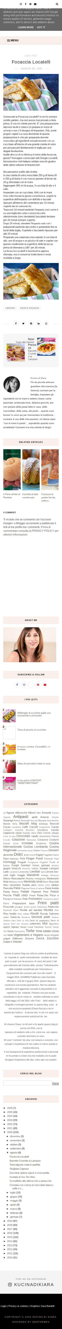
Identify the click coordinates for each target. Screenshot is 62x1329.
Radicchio (53, 906)
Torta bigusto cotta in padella (25, 1164)
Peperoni (36, 891)
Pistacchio (42, 895)
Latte (6, 871)
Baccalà (34, 820)
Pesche (7, 895)
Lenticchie (23, 872)
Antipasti (20, 816)
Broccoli (54, 823)
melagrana (40, 878)
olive (33, 885)
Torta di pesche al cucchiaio (31, 729)
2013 (10, 1245)
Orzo (48, 885)
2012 (10, 1249)
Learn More (26, 27)
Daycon (44, 850)
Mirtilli (39, 881)
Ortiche (41, 885)
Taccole (48, 927)
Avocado (25, 820)
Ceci (39, 832)
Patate (25, 891)
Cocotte (6, 840)
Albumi (32, 812)
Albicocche (21, 812)
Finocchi (48, 858)
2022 (10, 1124)
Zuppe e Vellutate (12, 941)
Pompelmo (48, 899)
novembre (15, 885)
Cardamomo (44, 827)
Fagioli (39, 854)
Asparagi (8, 820)
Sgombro (54, 924)
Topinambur (19, 931)
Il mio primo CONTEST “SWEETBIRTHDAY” (29, 781)
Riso (57, 910)
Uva (5, 935)
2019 (10, 1220)
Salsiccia (15, 917)
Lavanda (14, 872)
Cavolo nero (29, 833)
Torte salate (43, 931)
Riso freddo (9, 913)
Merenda (30, 881)
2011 (10, 1253)
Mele (6, 881)
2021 (10, 1128)
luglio (12, 875)
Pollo (25, 898)
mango (44, 875)
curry (30, 850)
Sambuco (25, 917)
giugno (6, 868)
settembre (35, 923)
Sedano (55, 917)
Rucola (44, 913)
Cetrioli (46, 833)
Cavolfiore (42, 830)
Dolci (18, 854)
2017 (10, 1229)
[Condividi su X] (23, 323)
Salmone (54, 913)
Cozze (6, 843)
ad (4, 813)
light (43, 872)
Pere (45, 891)
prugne (19, 907)
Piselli (32, 895)
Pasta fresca (11, 891)
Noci (5, 885)
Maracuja (54, 875)
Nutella (26, 885)
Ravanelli (7, 910)
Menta (20, 882)
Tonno (10, 931)
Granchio (26, 868)
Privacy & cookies (18, 1306)
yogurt (6, 938)
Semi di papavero (39, 920)
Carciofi (33, 827)
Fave (6, 858)
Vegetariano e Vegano (28, 934)
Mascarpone (18, 878)
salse (6, 917)
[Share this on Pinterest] (31, 323)
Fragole (22, 862)
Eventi (32, 855)
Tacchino (38, 927)
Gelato (35, 865)
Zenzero (29, 938)
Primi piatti (48, 903)
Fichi (22, 858)
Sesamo (25, 924)
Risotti (34, 913)
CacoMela (16, 827)
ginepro (55, 865)
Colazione (18, 839)
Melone (13, 882)
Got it (41, 27)
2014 (10, 1241)
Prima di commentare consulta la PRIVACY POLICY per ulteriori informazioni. (31, 531)
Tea (5, 931)
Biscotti (24, 823)
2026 (10, 1108)
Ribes (16, 910)
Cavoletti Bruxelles (24, 830)
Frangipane (33, 862)
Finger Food (34, 858)
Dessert (53, 850)
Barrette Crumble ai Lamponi (25, 1160)
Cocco (55, 836)
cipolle (34, 836)
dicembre (8, 854)
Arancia (44, 817)
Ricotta (48, 910)
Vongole (54, 935)
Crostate (27, 843)
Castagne (7, 830)
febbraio (14, 858)
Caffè (25, 827)
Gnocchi (16, 868)
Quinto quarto (30, 907)
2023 (10, 1120)
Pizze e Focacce (29, 308)
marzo (14, 1208)
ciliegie (55, 833)
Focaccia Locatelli (19, 1156)
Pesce (54, 891)
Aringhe (55, 817)
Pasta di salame (37, 888)
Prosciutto (8, 906)
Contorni (54, 839)
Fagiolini (47, 855)
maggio (21, 875)
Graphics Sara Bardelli (42, 1306)
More (46, 882)
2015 (10, 1237)
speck (6, 927)
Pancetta (8, 888)
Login (3, 1306)
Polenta (17, 899)
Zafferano (17, 938)
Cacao (6, 827)
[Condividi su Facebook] (16, 323)
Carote (55, 827)
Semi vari (15, 924)
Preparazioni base (23, 903)
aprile (35, 817)
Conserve (43, 839)
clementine (45, 836)
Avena (17, 820)
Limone (49, 871)
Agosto (10, 812)
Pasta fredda (52, 888)
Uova (55, 931)
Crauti (16, 843)
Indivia (35, 868)
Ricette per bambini (31, 910)
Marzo (6, 878)
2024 (10, 1116)
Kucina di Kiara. (45, 1317)
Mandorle (33, 875)
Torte (30, 930)
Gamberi (25, 865)
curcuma (22, 850)
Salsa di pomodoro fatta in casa (33, 763)
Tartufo (56, 927)
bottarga (43, 824)
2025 (10, 1112)
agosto (14, 1152)
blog (34, 823)
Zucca (40, 938)
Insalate (44, 868)
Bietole (6, 824)
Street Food (26, 927)
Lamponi (54, 868)
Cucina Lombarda (35, 846)
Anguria (6, 817)
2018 (10, 1225)
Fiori (56, 858)
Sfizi (45, 923)
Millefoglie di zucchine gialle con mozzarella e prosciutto (34, 714)
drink (26, 855)
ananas (55, 813)
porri (56, 899)
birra (15, 824)
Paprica (25, 888)
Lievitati (31, 56)
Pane (17, 888)
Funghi (15, 865)
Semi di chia (23, 920)
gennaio (45, 865)
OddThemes (41, 1322)
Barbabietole (53, 820)
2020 (10, 1132)
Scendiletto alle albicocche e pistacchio (31, 1180)
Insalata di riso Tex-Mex (22, 1177)
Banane (42, 820)
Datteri (36, 850)
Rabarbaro (42, 907)
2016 (10, 1233)
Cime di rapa (9, 836)
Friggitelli (44, 862)
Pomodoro (35, 898)
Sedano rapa (9, 920)
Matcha (30, 878)
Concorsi (31, 840)
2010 (10, 1257)
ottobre (55, 885)
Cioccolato (23, 836)
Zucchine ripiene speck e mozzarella (29, 1172)
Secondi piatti (40, 917)
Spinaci (15, 927)
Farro (56, 855)
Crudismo (41, 843)
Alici (39, 813)
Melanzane (53, 878)
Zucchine (53, 938)
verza (47, 935)
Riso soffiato (23, 914)
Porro (6, 903)
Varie (10, 935)
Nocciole (54, 881)
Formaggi (9, 862)
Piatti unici (20, 895)
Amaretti (46, 812)
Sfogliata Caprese (19, 1168)
